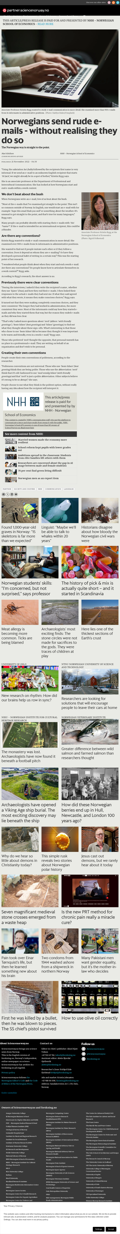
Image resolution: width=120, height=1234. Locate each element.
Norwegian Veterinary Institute (57, 1179)
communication (53, 489)
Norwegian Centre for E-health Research (21, 1194)
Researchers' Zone (68, 16)
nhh (40, 489)
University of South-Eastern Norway (99, 1187)
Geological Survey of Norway (16, 1130)
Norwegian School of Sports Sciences (60, 1166)
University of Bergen (93, 1178)
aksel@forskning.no (65, 1055)
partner (7, 489)
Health (7, 16)
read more (45, 24)
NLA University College (14, 1171)
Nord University (12, 1178)
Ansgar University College (16, 1113)
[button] (109, 2)
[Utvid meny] (84, 16)
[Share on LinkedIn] (12, 494)
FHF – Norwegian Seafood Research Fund (21, 1123)
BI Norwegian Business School (17, 1116)
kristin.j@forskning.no (68, 1080)
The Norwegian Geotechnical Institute (100, 1140)
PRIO (48, 1194)
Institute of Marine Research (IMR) (19, 1143)
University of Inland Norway (96, 1181)
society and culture (24, 489)
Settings (98, 1229)
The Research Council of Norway (98, 1159)
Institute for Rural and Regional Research (21, 1136)
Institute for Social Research (16, 1139)
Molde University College (15, 1153)
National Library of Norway (16, 1156)
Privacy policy (8, 1072)
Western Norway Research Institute (99, 1201)
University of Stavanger (95, 1191)
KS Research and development (17, 1149)
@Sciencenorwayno (96, 1054)
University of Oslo (92, 1184)
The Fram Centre (92, 1122)
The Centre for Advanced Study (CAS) (99, 1113)
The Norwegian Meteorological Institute (101, 1144)
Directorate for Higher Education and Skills (22, 1120)
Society (17, 16)
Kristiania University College (16, 1146)
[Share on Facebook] (3, 494)
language (69, 489)
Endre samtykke (9, 1093)
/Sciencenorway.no (95, 1049)
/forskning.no (93, 1059)
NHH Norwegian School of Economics (20, 1159)
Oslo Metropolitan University (57, 1191)
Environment (30, 16)
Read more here (27, 428)
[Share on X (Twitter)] (7, 494)
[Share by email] (16, 494)
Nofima (8, 1175)
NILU (8, 1168)
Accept (111, 1229)
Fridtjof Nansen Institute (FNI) (17, 1126)
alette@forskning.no (51, 1064)
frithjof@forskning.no (61, 1072)
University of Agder (93, 1174)
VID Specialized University (96, 1194)
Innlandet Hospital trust (15, 1133)
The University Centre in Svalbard (98, 1162)
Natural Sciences (47, 16)
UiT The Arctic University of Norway (99, 1165)
